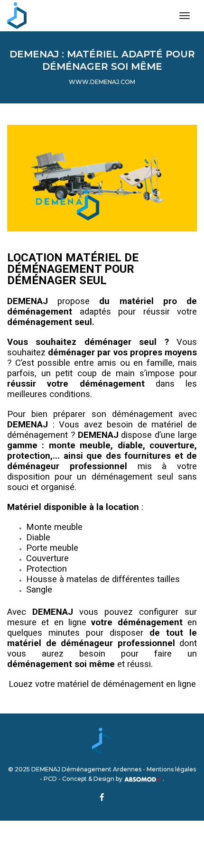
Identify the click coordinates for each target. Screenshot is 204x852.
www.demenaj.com (102, 81)
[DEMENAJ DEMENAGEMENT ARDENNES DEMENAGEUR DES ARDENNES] (17, 15)
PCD (50, 778)
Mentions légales (171, 769)
